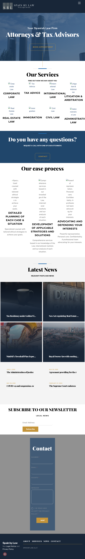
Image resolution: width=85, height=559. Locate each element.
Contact (43, 156)
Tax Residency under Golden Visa (21, 316)
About (26, 541)
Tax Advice (32, 92)
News (46, 541)
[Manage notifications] (5, 554)
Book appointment (43, 47)
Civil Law (53, 117)
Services (37, 541)
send (42, 520)
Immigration (32, 117)
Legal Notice (11, 546)
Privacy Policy (8, 549)
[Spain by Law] (19, 9)
